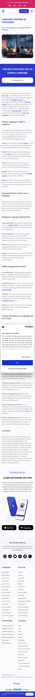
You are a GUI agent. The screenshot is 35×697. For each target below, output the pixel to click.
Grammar (21, 572)
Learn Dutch (5, 589)
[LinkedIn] (25, 556)
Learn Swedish (6, 592)
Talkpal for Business (7, 628)
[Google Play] (26, 527)
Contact (20, 637)
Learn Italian (5, 581)
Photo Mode (21, 587)
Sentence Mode (22, 592)
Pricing (20, 634)
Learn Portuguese (7, 613)
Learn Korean (5, 610)
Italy (6, 95)
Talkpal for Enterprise (8, 631)
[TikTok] (10, 556)
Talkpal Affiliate (6, 643)
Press (19, 631)
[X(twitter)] (30, 556)
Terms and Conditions (24, 649)
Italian (25, 143)
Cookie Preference (23, 646)
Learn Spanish (6, 575)
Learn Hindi (5, 604)
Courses (20, 575)
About (20, 626)
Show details (25, 357)
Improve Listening (23, 607)
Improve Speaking (23, 610)
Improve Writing (22, 615)
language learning (16, 100)
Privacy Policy (22, 643)
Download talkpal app (18, 472)
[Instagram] (5, 556)
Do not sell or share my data (17, 368)
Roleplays (21, 578)
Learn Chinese (6, 601)
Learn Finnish (5, 595)
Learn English (5, 572)
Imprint (20, 669)
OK (17, 362)
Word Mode (21, 595)
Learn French (5, 578)
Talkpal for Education (8, 626)
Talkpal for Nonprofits (8, 634)
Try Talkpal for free (17, 80)
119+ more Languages (8, 615)
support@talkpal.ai (17, 550)
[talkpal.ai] (3, 11)
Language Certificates (24, 601)
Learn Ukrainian (6, 587)
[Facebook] (20, 556)
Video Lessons (22, 604)
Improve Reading (23, 613)
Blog (19, 628)
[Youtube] (15, 556)
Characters (21, 581)
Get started (24, 11)
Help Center (21, 640)
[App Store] (9, 527)
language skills (17, 111)
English (9, 154)
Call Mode (21, 589)
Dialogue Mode (22, 598)
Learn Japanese (6, 607)
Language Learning (15, 28)
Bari (3, 95)
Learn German (6, 584)
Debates (20, 584)
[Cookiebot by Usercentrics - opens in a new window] (25, 327)
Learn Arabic (5, 598)
